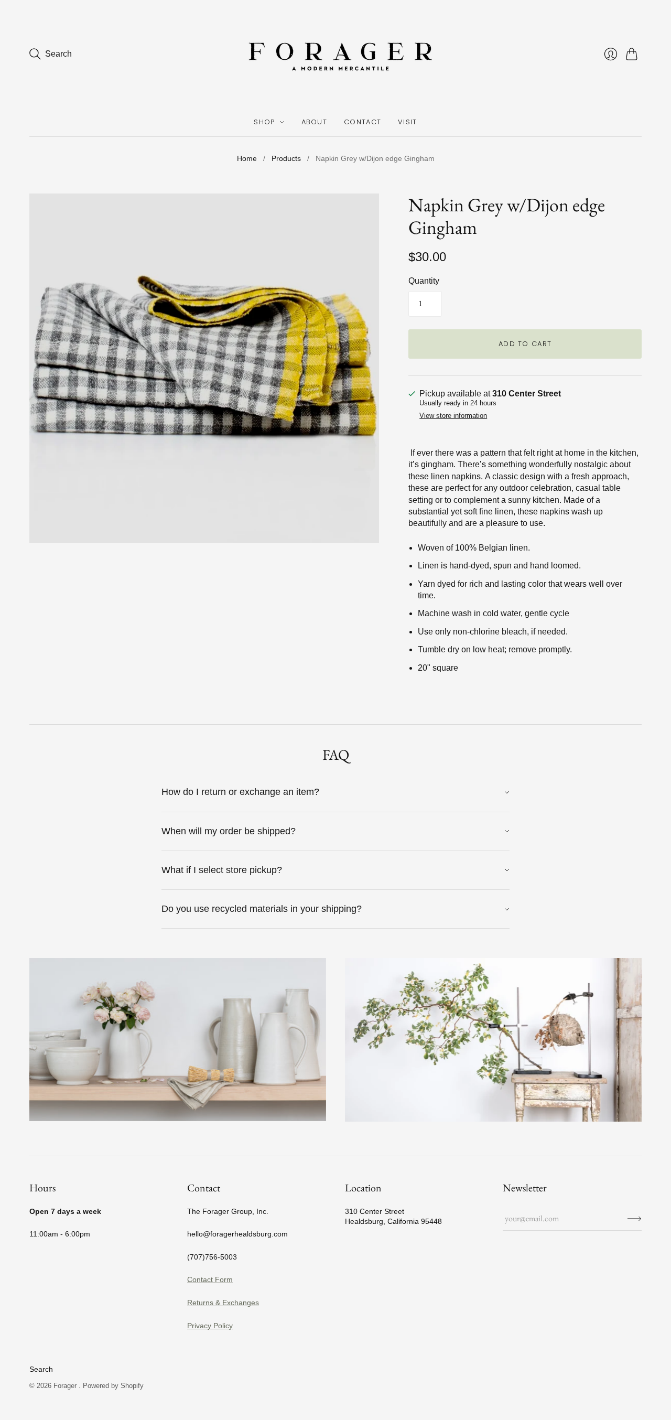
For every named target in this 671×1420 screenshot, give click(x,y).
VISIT (407, 122)
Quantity (423, 280)
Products (286, 158)
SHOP (264, 122)
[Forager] (335, 54)
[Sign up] (634, 1219)
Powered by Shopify (113, 1386)
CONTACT (362, 122)
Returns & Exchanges (223, 1302)
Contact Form (210, 1279)
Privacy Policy (210, 1325)
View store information (453, 415)
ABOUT (314, 122)
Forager (66, 1386)
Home (247, 158)
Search (41, 1369)
